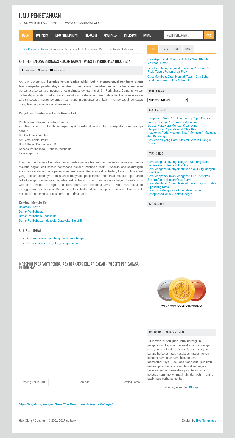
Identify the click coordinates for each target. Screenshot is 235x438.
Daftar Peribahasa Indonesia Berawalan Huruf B (50, 220)
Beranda (84, 382)
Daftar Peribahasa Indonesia (37, 216)
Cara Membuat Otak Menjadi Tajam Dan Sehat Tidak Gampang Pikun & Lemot (178, 78)
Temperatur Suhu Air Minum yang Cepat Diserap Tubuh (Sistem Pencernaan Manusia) (179, 120)
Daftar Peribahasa (31, 211)
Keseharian (110, 35)
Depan (25, 35)
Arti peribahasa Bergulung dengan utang (52, 243)
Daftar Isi (42, 35)
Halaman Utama (29, 207)
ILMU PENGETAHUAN (40, 15)
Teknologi (90, 35)
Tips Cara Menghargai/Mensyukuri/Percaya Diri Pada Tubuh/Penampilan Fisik (178, 69)
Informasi (130, 35)
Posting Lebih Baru (34, 382)
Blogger (194, 387)
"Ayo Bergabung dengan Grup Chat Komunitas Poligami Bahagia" (66, 404)
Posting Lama (131, 382)
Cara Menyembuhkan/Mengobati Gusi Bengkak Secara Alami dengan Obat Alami (178, 177)
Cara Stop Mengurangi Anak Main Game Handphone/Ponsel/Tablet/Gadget (174, 192)
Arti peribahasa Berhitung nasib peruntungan (55, 238)
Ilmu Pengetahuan (66, 35)
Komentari (59, 70)
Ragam (147, 35)
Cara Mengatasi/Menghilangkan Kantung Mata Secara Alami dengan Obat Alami (178, 163)
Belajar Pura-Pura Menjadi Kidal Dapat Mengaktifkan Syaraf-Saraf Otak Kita (172, 127)
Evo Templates (206, 420)
